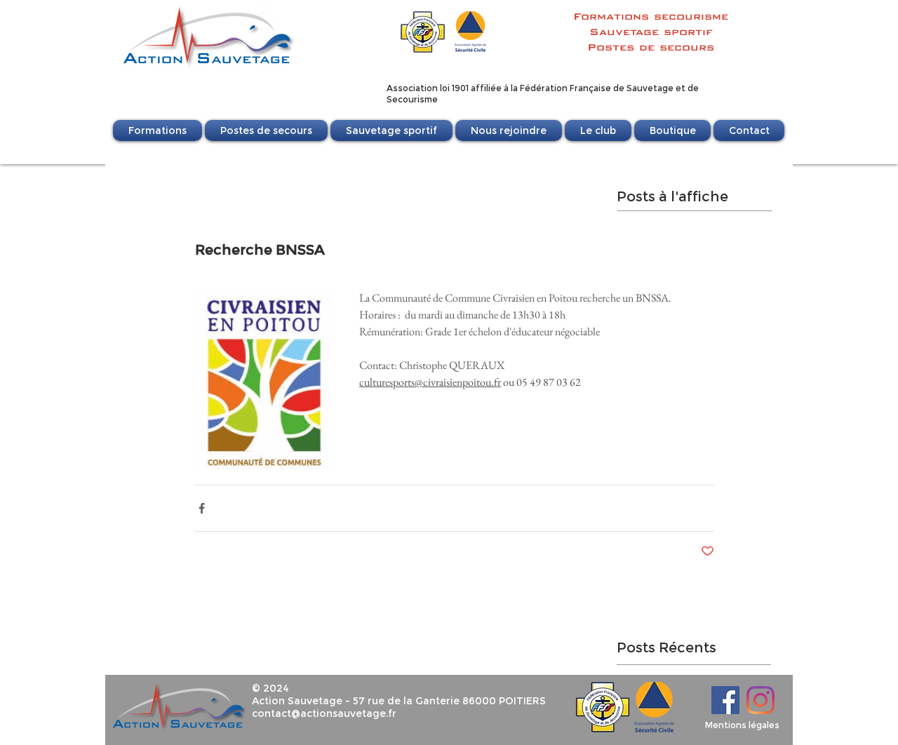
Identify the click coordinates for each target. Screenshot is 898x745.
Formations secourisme (650, 16)
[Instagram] (760, 700)
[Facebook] (725, 700)
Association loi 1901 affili (438, 88)
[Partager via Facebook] (201, 508)
